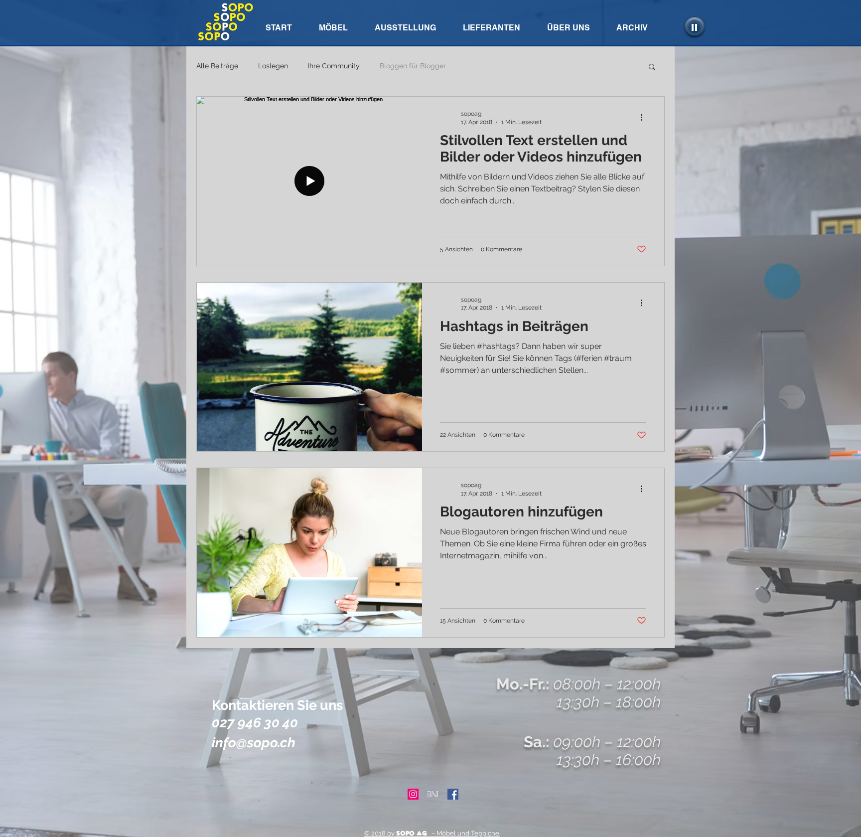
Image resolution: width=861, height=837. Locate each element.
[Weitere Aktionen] (645, 117)
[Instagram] (413, 794)
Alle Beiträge (217, 66)
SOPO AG (411, 833)
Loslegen (273, 66)
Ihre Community (334, 66)
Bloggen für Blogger (413, 66)
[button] (632, 27)
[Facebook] (452, 794)
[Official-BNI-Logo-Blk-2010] (433, 794)
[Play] (695, 27)
